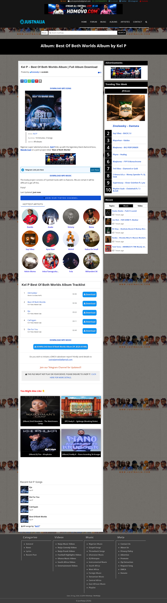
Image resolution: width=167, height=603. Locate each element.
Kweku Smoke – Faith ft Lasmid (124, 211)
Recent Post (31, 555)
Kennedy (35, 72)
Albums (113, 22)
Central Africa (95, 580)
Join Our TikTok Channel (61, 198)
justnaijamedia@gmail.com (60, 359)
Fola (71, 271)
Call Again (32, 320)
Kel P (35, 133)
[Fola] (71, 261)
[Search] (146, 21)
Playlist (92, 587)
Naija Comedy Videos (67, 547)
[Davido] (30, 216)
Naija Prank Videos (66, 551)
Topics (112, 206)
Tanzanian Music (96, 576)
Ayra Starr (50, 249)
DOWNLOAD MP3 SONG (60, 88)
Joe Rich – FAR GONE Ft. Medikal (125, 220)
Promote (124, 558)
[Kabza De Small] (91, 239)
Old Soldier (32, 293)
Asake (50, 227)
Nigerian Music (95, 544)
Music (103, 22)
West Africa (94, 569)
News (28, 547)
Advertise (125, 555)
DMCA (123, 569)
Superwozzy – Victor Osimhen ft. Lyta (129, 182)
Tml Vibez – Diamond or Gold (125, 168)
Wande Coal (25, 150)
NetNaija (96, 596)
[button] (22, 81)
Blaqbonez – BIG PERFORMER (125, 147)
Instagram (134, 1)
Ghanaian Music (96, 555)
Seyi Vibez (30, 249)
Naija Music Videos (66, 544)
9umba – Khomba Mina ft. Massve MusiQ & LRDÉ (131, 238)
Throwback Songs (97, 551)
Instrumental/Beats (98, 562)
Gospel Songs (95, 547)
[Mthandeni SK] (91, 261)
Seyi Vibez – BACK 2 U (122, 133)
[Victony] (71, 216)
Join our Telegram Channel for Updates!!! (60, 367)
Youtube (144, 1)
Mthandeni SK (91, 271)
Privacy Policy (127, 551)
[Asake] (50, 216)
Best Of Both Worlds (37, 302)
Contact (137, 22)
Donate (124, 573)
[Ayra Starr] (50, 239)
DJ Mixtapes (94, 558)
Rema (91, 227)
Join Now (95, 170)
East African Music (97, 584)
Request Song (127, 566)
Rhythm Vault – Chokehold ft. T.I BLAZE (126, 189)
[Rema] (91, 216)
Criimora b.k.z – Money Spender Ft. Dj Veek (129, 175)
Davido (30, 227)
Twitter (124, 1)
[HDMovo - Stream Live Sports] (83, 13)
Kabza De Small (91, 249)
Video (140, 206)
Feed (64, 1)
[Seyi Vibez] (30, 239)
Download (90, 294)
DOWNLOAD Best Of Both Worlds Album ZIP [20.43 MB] (61, 346)
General (29, 544)
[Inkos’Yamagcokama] (50, 261)
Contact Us (125, 544)
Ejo (29, 311)
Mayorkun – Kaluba (121, 140)
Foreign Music (95, 573)
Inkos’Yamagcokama (51, 271)
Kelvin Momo (30, 271)
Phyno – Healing (120, 154)
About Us (125, 547)
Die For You (33, 329)
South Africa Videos (66, 562)
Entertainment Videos (68, 566)
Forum (93, 22)
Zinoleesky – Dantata (126, 126)
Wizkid (71, 249)
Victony (71, 227)
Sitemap (89, 596)
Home (84, 22)
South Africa (94, 566)
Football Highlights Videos (69, 555)
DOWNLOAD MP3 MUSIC (60, 175)
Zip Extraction (127, 562)
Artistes (125, 22)
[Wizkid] (71, 239)
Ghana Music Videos (67, 558)
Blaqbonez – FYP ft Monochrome (127, 161)
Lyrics (28, 551)
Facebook (114, 1)
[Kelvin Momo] (30, 261)
